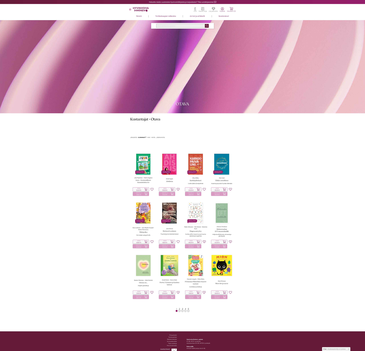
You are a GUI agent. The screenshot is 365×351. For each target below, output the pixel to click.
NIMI (148, 138)
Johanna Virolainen (222, 227)
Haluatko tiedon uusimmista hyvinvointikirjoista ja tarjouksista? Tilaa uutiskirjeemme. (181, 2)
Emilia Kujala (169, 179)
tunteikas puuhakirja (195, 287)
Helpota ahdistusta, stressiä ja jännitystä (221, 235)
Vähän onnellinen (221, 181)
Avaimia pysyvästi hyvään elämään (221, 184)
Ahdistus (169, 182)
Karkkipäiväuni (195, 181)
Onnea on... (143, 283)
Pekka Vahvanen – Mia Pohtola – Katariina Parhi (195, 228)
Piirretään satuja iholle (143, 235)
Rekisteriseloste (172, 339)
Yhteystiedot (173, 335)
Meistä (139, 16)
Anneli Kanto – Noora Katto (169, 280)
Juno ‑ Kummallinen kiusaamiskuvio (143, 182)
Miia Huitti (222, 178)
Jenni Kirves (169, 229)
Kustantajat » (140, 120)
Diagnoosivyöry (196, 232)
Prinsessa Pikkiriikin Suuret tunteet (195, 283)
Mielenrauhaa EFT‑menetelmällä (222, 231)
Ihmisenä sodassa (169, 231)
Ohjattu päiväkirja (143, 286)
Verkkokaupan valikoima (165, 16)
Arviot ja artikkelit (197, 16)
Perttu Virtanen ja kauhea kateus (169, 284)
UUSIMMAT (141, 138)
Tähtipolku (143, 232)
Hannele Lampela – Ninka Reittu (195, 279)
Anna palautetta (172, 341)
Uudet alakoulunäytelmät (195, 184)
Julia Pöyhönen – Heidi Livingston (143, 178)
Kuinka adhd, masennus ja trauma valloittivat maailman (195, 235)
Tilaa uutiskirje (172, 344)
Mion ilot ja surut (221, 284)
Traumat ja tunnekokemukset (169, 234)
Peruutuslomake (172, 346)
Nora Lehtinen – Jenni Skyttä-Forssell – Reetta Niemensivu (143, 229)
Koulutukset (224, 16)
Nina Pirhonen (222, 281)
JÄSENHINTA (160, 138)
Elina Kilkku (195, 178)
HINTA (153, 138)
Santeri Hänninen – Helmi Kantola (143, 280)
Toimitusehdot (172, 337)
